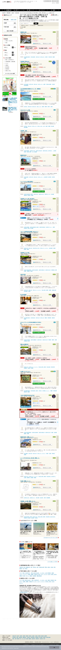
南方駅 (29, 228)
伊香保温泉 (32, 637)
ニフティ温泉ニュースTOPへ (52, 561)
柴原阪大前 (28, 567)
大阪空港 (21, 567)
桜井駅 (49, 106)
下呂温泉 (28, 637)
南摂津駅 (28, 477)
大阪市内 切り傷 (45, 339)
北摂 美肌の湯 (33, 317)
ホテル (42, 574)
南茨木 (49, 567)
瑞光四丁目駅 (29, 151)
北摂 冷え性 (35, 84)
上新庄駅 (54, 150)
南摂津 (20, 568)
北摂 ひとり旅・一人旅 (41, 126)
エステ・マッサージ (23, 574)
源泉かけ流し (8, 70)
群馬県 (27, 635)
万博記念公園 (41, 567)
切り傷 (24, 575)
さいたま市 (24, 638)
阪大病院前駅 (26, 85)
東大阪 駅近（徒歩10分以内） (51, 516)
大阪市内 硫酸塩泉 (33, 339)
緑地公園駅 (26, 127)
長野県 (39, 635)
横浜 (13, 638)
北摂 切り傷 (31, 84)
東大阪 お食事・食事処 (42, 476)
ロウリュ (27, 575)
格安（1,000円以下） (36, 580)
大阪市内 (33, 638)
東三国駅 (31, 228)
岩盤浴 (20, 575)
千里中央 (34, 567)
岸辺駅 (47, 453)
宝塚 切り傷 (26, 248)
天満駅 (56, 339)
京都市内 (37, 638)
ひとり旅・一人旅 (43, 580)
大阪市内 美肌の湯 (42, 227)
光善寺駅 (29, 368)
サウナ (20, 580)
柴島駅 (32, 195)
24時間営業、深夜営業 (10, 61)
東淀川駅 (29, 195)
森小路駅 (41, 497)
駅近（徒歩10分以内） (27, 580)
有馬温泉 (20, 637)
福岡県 (45, 635)
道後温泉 (37, 637)
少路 (31, 567)
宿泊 (39, 574)
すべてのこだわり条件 (10, 73)
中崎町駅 (49, 339)
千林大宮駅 (37, 497)
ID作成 (57, 2)
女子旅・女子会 (54, 574)
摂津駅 (25, 454)
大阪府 (33, 635)
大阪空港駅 (51, 248)
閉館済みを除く (40, 25)
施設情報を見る (37, 43)
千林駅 (45, 497)
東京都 (30, 635)
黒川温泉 (41, 637)
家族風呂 (7, 68)
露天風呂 (52, 580)
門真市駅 (25, 517)
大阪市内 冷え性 (32, 150)
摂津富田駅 (49, 317)
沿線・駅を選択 (10, 30)
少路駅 (51, 106)
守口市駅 (36, 517)
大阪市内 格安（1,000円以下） (48, 150)
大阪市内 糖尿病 (26, 150)
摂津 (54, 567)
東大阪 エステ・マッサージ (33, 476)
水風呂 (48, 580)
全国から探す (14, 19)
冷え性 (49, 574)
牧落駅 (46, 106)
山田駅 (44, 84)
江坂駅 (46, 126)
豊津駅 (49, 126)
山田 (37, 567)
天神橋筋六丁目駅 (27, 340)
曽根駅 (25, 249)
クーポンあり (32, 25)
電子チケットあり (24, 25)
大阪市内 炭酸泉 (26, 227)
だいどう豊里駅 (34, 151)
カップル (45, 574)
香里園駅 (25, 368)
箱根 (17, 637)
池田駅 (50, 290)
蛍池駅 (54, 248)
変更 (15, 23)
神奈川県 (14, 635)
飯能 (27, 638)
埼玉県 (17, 635)
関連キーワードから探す (7, 640)
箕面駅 (43, 106)
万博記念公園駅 (48, 84)
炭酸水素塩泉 (39, 575)
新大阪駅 (52, 194)
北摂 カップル (40, 84)
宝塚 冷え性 (30, 248)
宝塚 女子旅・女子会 (36, 248)
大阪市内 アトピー (49, 227)
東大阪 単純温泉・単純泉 (28, 516)
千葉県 (21, 635)
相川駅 (25, 151)
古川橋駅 (32, 517)
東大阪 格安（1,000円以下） (51, 476)
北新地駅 (55, 432)
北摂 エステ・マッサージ (41, 453)
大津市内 (41, 638)
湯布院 (44, 637)
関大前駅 (52, 126)
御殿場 (30, 638)
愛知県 (42, 635)
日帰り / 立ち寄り (9, 40)
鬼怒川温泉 (48, 637)
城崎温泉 (24, 637)
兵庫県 (24, 635)
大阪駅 (52, 432)
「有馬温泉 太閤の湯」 (23, 592)
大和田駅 (31, 477)
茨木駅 (25, 178)
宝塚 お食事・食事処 (45, 290)
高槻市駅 (53, 317)
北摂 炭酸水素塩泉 (27, 317)
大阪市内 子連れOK (39, 150)
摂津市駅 (53, 453)
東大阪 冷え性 (26, 476)
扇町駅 (53, 339)
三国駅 (54, 227)
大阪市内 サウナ (32, 497)
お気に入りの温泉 (47, 1)
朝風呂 (31, 575)
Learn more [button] (16, 648)
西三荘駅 (29, 517)
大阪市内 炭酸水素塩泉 (27, 432)
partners (24, 646)
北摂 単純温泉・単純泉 (34, 390)
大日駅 (25, 477)
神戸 (44, 638)
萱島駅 (32, 368)
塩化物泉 (34, 575)
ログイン (53, 2)
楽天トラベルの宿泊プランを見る (38, 118)
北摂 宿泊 (25, 106)
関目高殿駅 (48, 497)
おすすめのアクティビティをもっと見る (51, 537)
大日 (23, 568)
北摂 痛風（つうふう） (46, 390)
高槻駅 (46, 317)
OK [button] (54, 647)
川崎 (15, 638)
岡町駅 (28, 249)
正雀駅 (50, 453)
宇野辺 (45, 567)
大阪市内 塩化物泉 (27, 339)
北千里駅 (53, 84)
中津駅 (28, 433)
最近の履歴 (55, 1)
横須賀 (18, 638)
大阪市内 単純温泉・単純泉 (28, 194)
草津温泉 (14, 637)
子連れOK (36, 574)
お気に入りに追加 (48, 43)
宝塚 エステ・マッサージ (44, 248)
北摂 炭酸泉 (26, 453)
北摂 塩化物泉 (26, 84)
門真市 (26, 568)
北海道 (36, 635)
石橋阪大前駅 (54, 290)
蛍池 (24, 567)
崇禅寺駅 (25, 195)
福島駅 (25, 433)
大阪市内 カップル (47, 194)
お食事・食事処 (30, 574)
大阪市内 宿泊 (35, 194)
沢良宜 (52, 567)
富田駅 (29, 391)
